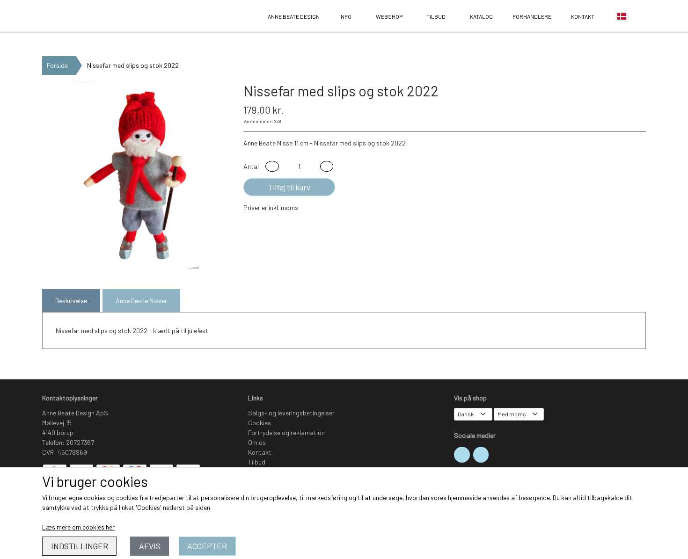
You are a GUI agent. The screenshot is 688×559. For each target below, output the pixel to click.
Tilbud (436, 16)
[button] (272, 166)
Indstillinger (79, 546)
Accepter (207, 546)
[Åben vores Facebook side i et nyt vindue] (481, 455)
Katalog (481, 16)
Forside (57, 65)
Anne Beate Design (68, 17)
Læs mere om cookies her (78, 527)
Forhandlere (531, 16)
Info (345, 16)
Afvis (150, 546)
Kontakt (582, 16)
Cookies (259, 423)
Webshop (389, 16)
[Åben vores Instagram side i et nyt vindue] (462, 455)
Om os (257, 442)
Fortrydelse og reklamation (286, 432)
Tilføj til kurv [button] (289, 187)
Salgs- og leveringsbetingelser (291, 413)
